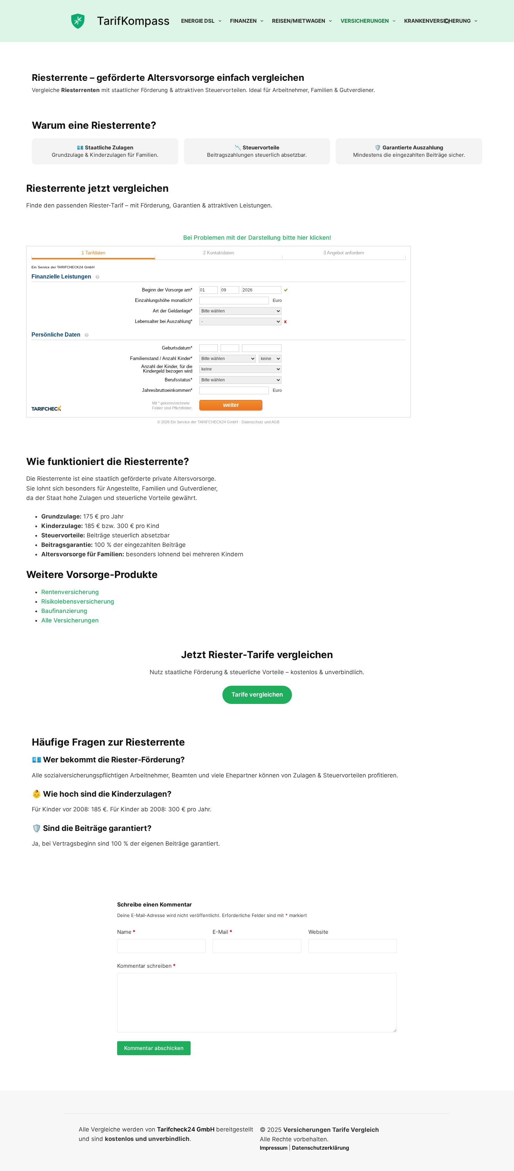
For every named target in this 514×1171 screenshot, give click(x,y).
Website (318, 932)
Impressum (274, 1147)
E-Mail (222, 932)
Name (126, 932)
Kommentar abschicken (154, 1048)
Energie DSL (198, 20)
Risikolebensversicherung (77, 601)
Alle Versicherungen (70, 620)
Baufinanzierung (64, 610)
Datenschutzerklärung (320, 1147)
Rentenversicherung (70, 591)
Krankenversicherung (437, 20)
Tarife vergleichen (257, 694)
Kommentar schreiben (146, 965)
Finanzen (243, 20)
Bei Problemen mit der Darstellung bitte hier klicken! (257, 237)
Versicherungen (365, 20)
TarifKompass (133, 21)
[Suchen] (446, 21)
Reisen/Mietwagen (298, 20)
